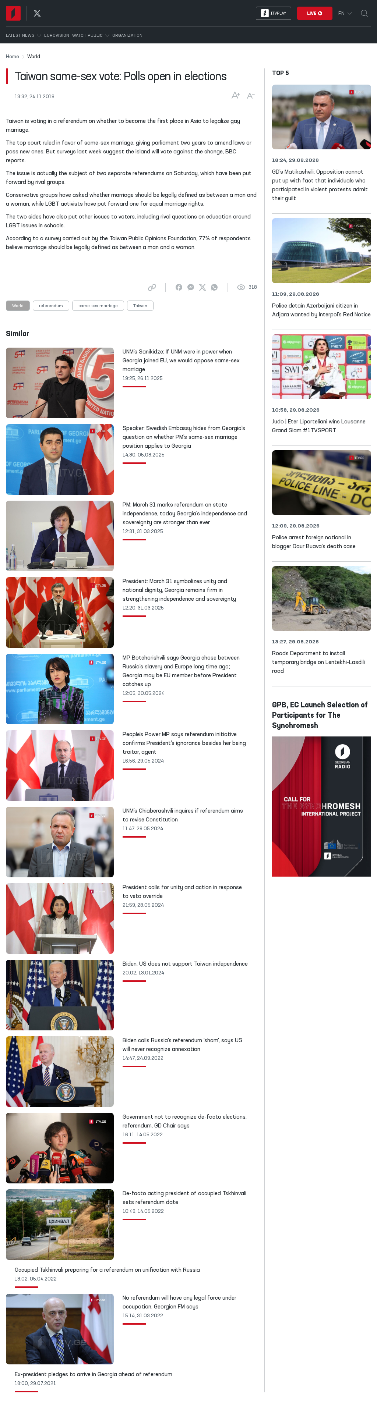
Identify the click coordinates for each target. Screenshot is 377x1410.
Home (12, 56)
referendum (51, 306)
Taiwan (140, 306)
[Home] (13, 13)
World (18, 306)
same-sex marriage (98, 306)
